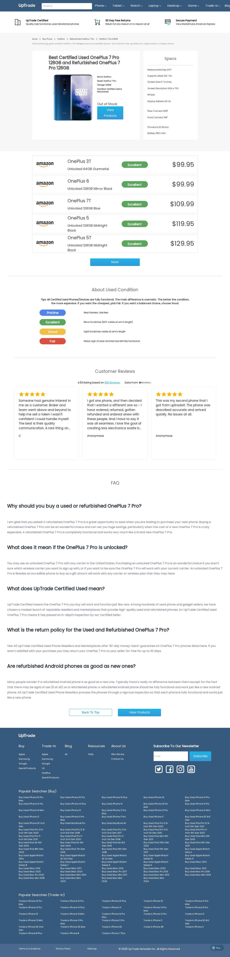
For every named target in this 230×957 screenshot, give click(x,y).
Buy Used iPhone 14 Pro (31, 803)
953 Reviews (112, 382)
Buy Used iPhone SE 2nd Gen (32, 825)
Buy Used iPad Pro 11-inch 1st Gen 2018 (113, 838)
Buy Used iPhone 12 (29, 816)
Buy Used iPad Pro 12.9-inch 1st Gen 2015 (156, 831)
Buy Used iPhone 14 (112, 803)
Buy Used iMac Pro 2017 (114, 871)
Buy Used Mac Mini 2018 (32, 878)
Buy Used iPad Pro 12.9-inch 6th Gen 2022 (156, 825)
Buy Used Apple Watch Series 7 (72, 863)
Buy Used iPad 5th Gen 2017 (156, 850)
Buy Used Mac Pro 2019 (197, 871)
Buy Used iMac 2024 (71, 871)
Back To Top (90, 712)
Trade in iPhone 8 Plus (30, 933)
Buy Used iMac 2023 (30, 871)
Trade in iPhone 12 (194, 913)
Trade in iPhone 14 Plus (72, 907)
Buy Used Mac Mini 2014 (198, 874)
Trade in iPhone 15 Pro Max (30, 902)
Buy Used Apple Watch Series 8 (31, 863)
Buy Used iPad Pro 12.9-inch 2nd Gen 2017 (114, 831)
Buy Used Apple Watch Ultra (31, 857)
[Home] (27, 736)
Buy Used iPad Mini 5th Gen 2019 (197, 838)
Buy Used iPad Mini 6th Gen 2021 (156, 838)
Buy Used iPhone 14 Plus (73, 803)
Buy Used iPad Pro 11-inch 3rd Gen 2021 (30, 838)
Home (35, 39)
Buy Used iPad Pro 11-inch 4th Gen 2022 (196, 831)
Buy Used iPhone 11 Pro (114, 816)
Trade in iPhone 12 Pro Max (113, 915)
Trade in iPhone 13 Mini (72, 913)
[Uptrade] (27, 6)
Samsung (24, 758)
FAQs (90, 754)
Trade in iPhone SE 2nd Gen (31, 928)
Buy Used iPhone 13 (70, 810)
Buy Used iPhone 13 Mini (31, 810)
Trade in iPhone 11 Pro (113, 920)
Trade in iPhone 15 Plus (114, 900)
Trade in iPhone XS (112, 926)
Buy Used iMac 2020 (155, 868)
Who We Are (117, 754)
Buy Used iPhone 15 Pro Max (31, 799)
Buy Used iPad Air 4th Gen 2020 (71, 844)
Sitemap (92, 948)
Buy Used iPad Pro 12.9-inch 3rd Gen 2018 (73, 831)
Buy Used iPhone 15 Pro (72, 797)
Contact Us (117, 758)
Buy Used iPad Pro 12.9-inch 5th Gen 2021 (197, 825)
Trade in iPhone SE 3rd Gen (197, 922)
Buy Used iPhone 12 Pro (156, 810)
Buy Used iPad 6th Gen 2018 (114, 850)
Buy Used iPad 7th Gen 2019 (72, 850)
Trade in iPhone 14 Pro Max (196, 902)
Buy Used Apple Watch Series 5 (156, 863)
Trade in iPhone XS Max (72, 926)
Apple (22, 754)
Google (23, 763)
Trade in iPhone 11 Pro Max (71, 922)
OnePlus (61, 39)
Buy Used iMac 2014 (196, 861)
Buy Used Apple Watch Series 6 (114, 863)
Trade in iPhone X (194, 926)
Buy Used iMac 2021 (195, 868)
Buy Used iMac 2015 (29, 868)
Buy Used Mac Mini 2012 (156, 874)
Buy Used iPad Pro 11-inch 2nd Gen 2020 (71, 838)
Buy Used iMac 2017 (71, 868)
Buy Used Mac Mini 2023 (112, 879)
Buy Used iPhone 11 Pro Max (72, 818)
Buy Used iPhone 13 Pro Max (156, 805)
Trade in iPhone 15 (153, 900)
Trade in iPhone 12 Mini (31, 920)
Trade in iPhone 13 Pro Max (155, 909)
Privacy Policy (63, 948)
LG (43, 768)
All (66, 754)
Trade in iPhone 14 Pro (30, 907)
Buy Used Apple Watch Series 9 (197, 857)
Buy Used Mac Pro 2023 (31, 874)
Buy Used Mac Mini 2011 (114, 874)
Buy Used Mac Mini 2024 (154, 879)
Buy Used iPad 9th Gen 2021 (197, 844)
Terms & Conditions (29, 948)
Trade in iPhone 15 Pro (72, 900)
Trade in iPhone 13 (28, 913)
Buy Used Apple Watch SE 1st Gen (114, 857)
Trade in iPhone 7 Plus (113, 933)
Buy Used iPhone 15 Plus (114, 797)
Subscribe (200, 756)
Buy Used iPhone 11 (154, 816)
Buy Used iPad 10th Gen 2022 (156, 844)
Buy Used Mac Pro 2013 (156, 871)
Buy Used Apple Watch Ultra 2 (197, 850)
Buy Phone (47, 39)
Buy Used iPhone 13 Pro (197, 803)
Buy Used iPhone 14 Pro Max (197, 799)
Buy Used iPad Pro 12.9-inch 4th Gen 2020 (31, 831)
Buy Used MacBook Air (114, 823)
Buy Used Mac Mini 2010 (73, 874)
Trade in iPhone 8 (69, 933)
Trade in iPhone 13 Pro (196, 907)
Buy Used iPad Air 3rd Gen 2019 (113, 844)
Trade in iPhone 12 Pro (155, 913)
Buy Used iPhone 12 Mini (197, 810)
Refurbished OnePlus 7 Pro (82, 39)
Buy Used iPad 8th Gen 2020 (31, 850)
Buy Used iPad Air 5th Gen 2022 (30, 844)
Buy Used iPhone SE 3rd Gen (197, 818)
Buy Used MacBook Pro (72, 823)
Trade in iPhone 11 (153, 920)
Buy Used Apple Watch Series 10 (156, 857)
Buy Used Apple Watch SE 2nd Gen (72, 857)
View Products (110, 112)
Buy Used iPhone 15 (154, 797)
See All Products (27, 768)
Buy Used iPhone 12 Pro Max (114, 812)
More (115, 262)
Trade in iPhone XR (154, 926)
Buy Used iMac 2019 (112, 868)
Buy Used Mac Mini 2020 (70, 879)
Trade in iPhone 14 (111, 907)
